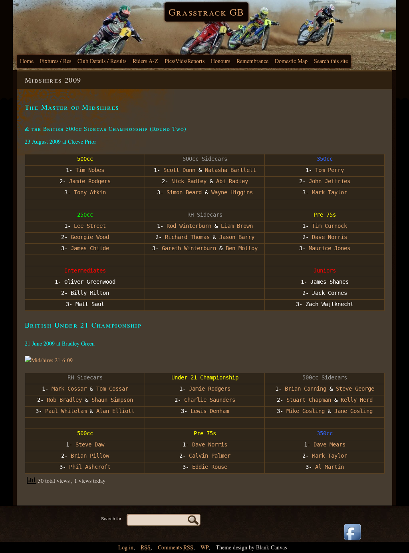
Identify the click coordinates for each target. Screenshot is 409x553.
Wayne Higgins (232, 192)
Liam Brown (235, 226)
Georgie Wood (90, 237)
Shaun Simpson (112, 400)
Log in (125, 547)
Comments (175, 547)
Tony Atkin (90, 192)
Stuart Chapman (308, 400)
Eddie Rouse (209, 467)
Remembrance (252, 61)
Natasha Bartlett (230, 170)
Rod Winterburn (189, 226)
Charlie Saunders (209, 400)
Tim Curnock (329, 226)
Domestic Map (291, 61)
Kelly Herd (357, 400)
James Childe (90, 248)
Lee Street (88, 226)
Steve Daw (89, 444)
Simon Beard (184, 192)
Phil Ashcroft (90, 467)
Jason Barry (235, 237)
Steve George (353, 388)
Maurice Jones (329, 248)
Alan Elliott (115, 411)
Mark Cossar (69, 388)
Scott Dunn (179, 170)
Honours (220, 61)
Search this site (331, 61)
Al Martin (329, 467)
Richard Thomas (187, 237)
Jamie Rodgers (88, 181)
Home (27, 61)
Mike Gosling (305, 411)
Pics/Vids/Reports (184, 61)
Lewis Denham (210, 411)
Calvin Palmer (209, 455)
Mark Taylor (329, 192)
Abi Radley (232, 181)
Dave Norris (329, 237)
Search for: (112, 518)
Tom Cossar (112, 388)
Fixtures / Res (55, 61)
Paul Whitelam (66, 411)
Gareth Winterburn (187, 248)
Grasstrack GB (206, 12)
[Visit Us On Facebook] (352, 541)
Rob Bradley (63, 400)
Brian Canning (304, 388)
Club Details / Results (101, 61)
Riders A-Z (145, 61)
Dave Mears (329, 444)
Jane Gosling (353, 411)
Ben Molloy (242, 248)
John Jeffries (329, 181)
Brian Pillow (90, 455)
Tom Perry (329, 170)
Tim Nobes (89, 170)
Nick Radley (188, 181)
